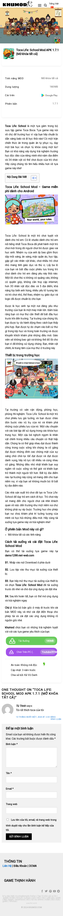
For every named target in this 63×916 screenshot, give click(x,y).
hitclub (19, 898)
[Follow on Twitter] (46, 891)
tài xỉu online (37, 899)
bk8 (5, 899)
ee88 (58, 898)
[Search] (45, 5)
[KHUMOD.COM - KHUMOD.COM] (18, 4)
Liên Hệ (7, 865)
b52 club (55, 899)
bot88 (5, 898)
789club (12, 901)
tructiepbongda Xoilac (26, 896)
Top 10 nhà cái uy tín (46, 896)
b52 (39, 898)
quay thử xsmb (31, 903)
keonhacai (20, 899)
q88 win (50, 898)
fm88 (12, 898)
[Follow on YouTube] (54, 891)
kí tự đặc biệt (8, 896)
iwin (34, 898)
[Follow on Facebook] (42, 891)
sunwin (27, 898)
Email (10, 788)
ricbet (47, 899)
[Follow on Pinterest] (50, 891)
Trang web (11, 804)
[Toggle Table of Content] (32, 178)
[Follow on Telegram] (58, 891)
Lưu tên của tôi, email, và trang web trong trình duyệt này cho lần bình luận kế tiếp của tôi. (31, 824)
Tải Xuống (23, 640)
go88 (5, 901)
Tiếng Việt (54, 3)
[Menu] (40, 5)
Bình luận (56, 719)
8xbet (10, 899)
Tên (9, 773)
